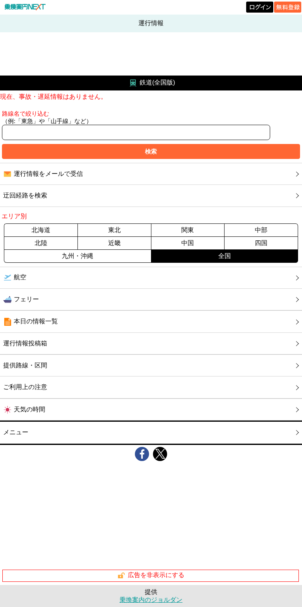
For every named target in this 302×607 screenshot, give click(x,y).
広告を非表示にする (156, 575)
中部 (261, 230)
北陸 (41, 243)
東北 (114, 230)
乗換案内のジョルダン (151, 599)
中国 (187, 243)
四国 (261, 243)
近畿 (114, 243)
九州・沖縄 (77, 256)
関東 (187, 230)
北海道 (40, 230)
